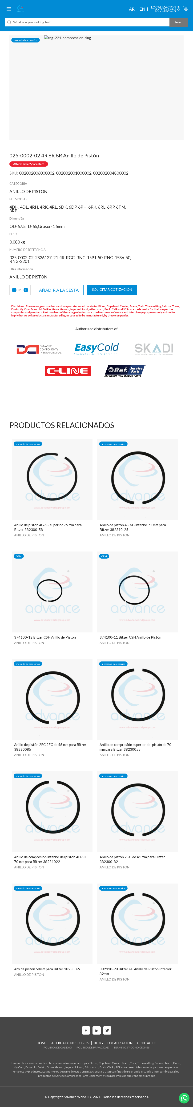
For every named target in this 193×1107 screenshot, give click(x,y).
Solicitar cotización (112, 289)
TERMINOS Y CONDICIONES (131, 1047)
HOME (42, 1043)
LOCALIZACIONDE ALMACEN (163, 9)
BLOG (98, 1043)
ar (132, 9)
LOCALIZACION (120, 1043)
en (142, 9)
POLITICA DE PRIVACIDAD (92, 1047)
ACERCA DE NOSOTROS (70, 1043)
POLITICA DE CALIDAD (58, 1047)
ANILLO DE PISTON (29, 535)
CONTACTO (147, 1043)
